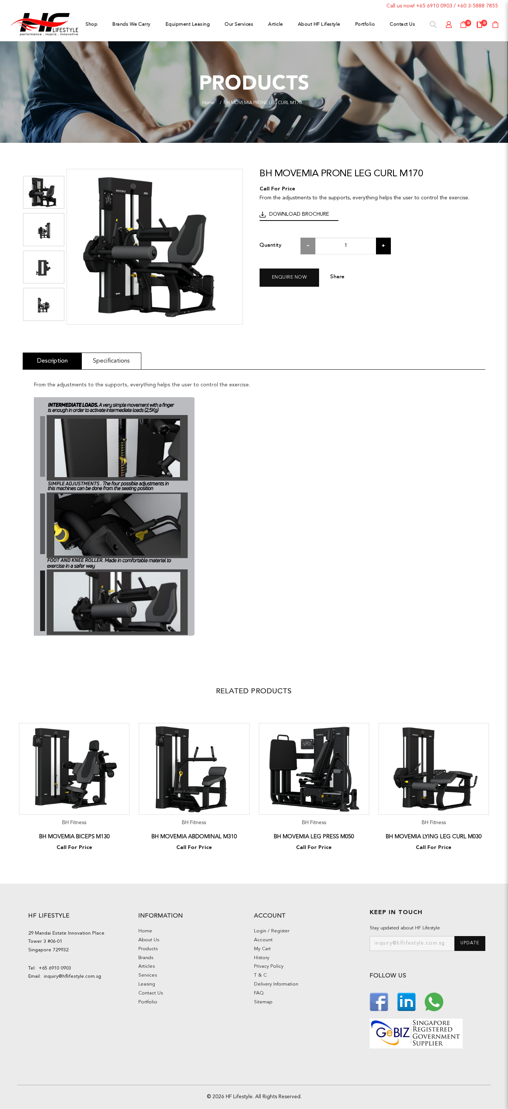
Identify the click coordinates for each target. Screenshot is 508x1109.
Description (52, 361)
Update (469, 943)
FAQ (259, 993)
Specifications (111, 361)
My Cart (262, 948)
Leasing (146, 984)
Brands (145, 957)
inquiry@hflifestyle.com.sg (71, 976)
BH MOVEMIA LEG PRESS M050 (314, 836)
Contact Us (150, 993)
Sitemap (263, 1002)
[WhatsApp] (434, 1001)
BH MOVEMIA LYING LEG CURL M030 (434, 836)
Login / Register (271, 931)
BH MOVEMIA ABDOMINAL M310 (194, 836)
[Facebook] (380, 1001)
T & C (260, 975)
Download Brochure (299, 214)
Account (263, 940)
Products (148, 948)
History (261, 957)
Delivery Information (276, 984)
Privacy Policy (268, 966)
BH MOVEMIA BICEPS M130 (74, 836)
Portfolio (147, 1002)
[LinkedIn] (407, 1001)
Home (208, 103)
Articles (146, 966)
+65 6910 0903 (434, 6)
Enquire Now (289, 277)
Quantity (270, 244)
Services (147, 975)
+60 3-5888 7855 (477, 6)
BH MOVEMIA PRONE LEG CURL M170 (263, 103)
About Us (148, 940)
